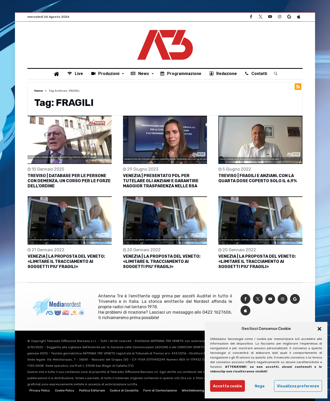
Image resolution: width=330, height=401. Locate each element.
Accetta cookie (227, 386)
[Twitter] (260, 17)
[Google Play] (289, 17)
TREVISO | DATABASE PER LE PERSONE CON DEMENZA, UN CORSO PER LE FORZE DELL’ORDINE (69, 180)
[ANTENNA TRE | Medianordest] (165, 29)
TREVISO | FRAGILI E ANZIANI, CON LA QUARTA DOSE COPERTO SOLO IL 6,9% (257, 178)
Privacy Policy (39, 390)
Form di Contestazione (160, 390)
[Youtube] (270, 17)
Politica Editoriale (92, 390)
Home (38, 91)
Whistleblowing (193, 390)
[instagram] (279, 17)
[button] (319, 328)
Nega (260, 386)
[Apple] (298, 17)
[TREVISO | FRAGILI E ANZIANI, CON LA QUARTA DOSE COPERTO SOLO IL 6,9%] (260, 140)
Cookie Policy (64, 390)
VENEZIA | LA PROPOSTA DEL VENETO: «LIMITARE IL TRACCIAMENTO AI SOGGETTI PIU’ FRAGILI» (66, 261)
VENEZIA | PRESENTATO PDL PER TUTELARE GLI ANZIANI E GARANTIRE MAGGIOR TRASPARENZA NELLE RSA (161, 180)
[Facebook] (251, 17)
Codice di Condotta (124, 390)
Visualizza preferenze (298, 386)
